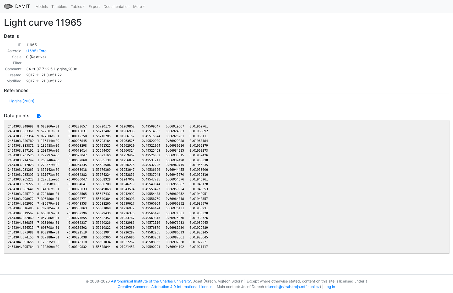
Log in (330, 286)
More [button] (137, 6)
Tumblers (59, 6)
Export (94, 6)
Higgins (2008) (21, 101)
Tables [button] (76, 6)
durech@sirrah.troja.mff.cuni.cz (293, 286)
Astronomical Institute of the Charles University (151, 281)
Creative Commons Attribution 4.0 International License (165, 286)
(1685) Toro (36, 51)
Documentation (117, 6)
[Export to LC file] (39, 116)
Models (41, 6)
